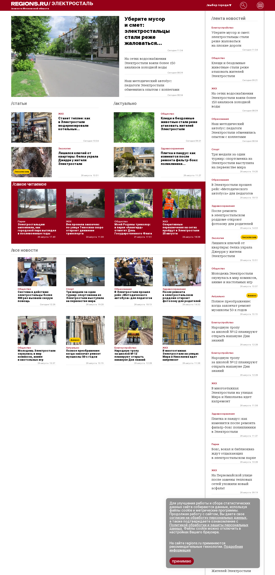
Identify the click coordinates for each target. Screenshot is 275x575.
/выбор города (218, 5)
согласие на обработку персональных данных (207, 518)
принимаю (181, 561)
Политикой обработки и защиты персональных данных (208, 527)
